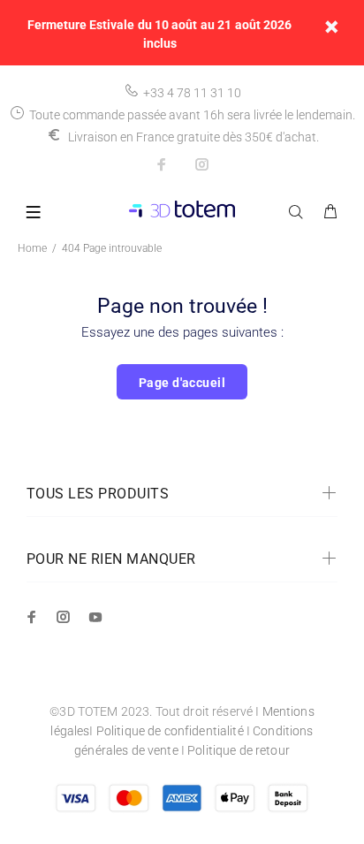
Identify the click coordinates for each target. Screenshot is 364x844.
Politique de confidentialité (170, 731)
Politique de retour (238, 750)
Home (32, 248)
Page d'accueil (182, 383)
